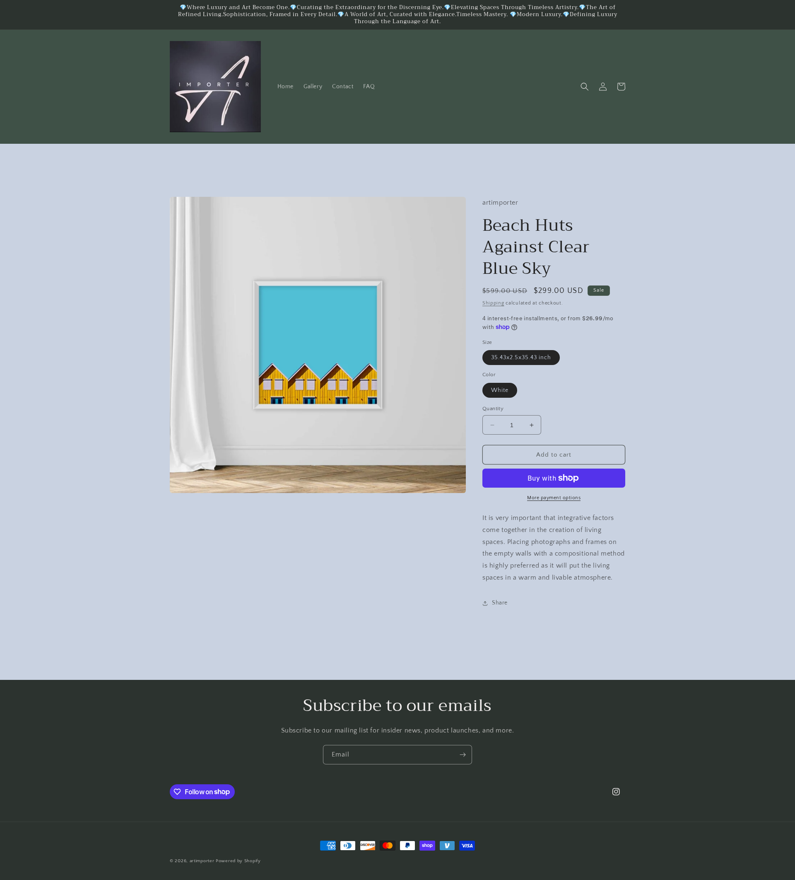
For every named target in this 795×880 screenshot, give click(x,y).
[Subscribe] (462, 754)
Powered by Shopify (238, 860)
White (499, 390)
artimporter (202, 860)
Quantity (493, 408)
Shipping (493, 303)
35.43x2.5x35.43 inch (521, 357)
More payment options (554, 497)
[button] (585, 86)
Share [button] (500, 603)
